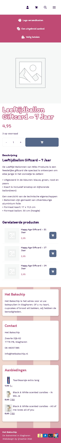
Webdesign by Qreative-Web (17, 439)
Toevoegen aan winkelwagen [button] (52, 235)
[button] (45, 7)
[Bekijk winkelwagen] (36, 7)
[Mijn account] (27, 7)
